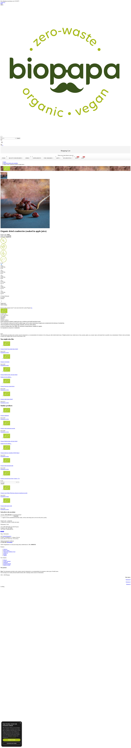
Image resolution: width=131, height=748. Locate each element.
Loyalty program (7, 561)
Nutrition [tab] (2, 318)
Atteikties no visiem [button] (11, 743)
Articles (5, 555)
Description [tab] (3, 316)
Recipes (5, 554)
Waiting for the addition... (6, 377)
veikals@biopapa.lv (7, 536)
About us (5, 549)
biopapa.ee (128, 581)
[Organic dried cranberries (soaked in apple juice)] (4, 175)
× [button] (20, 722)
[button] (2, 143)
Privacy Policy (6, 550)
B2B (2, 3)
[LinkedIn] (3, 531)
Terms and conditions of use (9, 551)
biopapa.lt (128, 584)
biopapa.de (128, 579)
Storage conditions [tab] (5, 320)
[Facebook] (1, 531)
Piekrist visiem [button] (11, 739)
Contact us (3, 2)
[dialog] (11, 734)
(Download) (9, 542)
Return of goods (6, 565)
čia (31, 307)
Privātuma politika (12, 737)
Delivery (5, 560)
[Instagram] (2, 531)
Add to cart (3, 303)
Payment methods (7, 563)
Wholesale (5, 562)
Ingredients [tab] (3, 317)
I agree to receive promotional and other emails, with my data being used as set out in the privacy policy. (24, 517)
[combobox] (8, 138)
